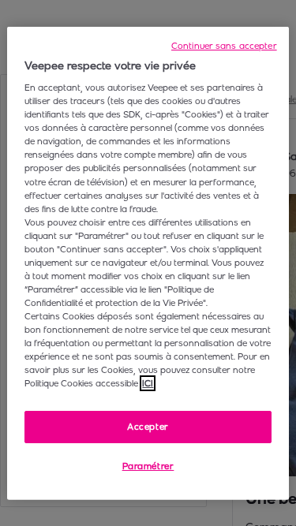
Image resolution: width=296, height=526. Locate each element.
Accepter (148, 425)
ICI (147, 383)
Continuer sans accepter (224, 44)
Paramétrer (148, 466)
